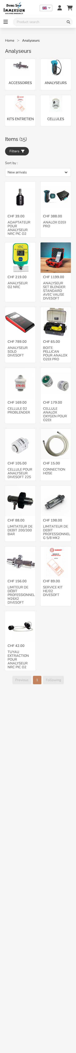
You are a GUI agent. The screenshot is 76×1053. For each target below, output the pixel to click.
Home (9, 40)
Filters (15, 151)
